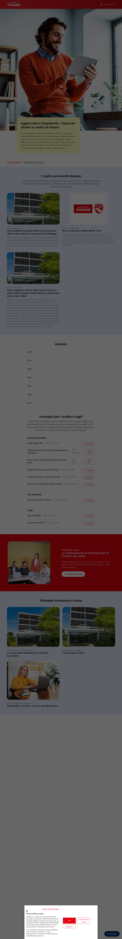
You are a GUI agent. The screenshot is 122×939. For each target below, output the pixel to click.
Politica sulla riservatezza (50, 909)
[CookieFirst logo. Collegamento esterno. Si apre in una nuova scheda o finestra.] (27, 911)
